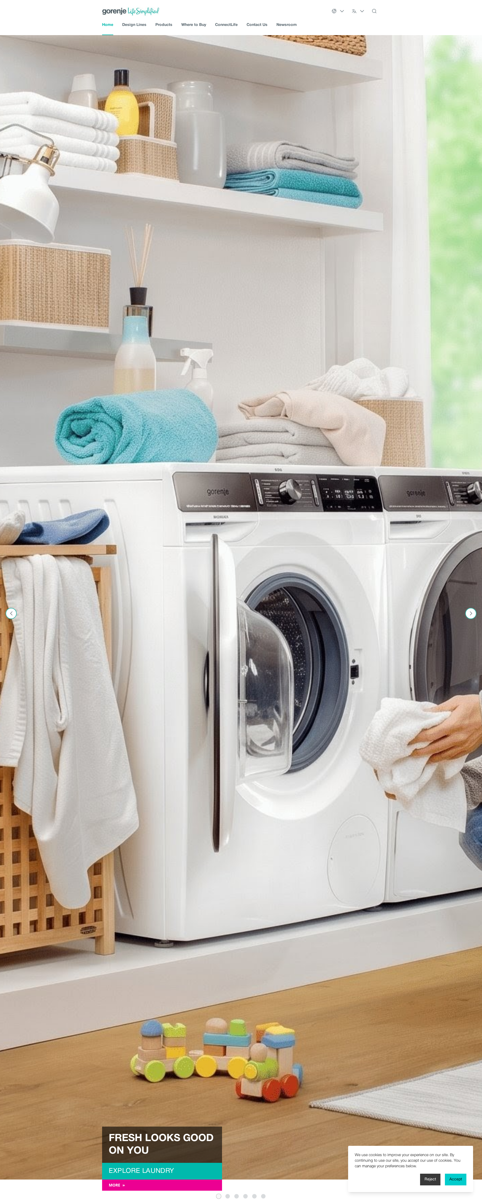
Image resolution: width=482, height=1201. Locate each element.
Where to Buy (193, 25)
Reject (430, 1179)
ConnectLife (226, 25)
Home (107, 25)
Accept (455, 1179)
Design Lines (134, 25)
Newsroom (286, 25)
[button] (218, 1196)
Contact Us (257, 25)
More (119, 1185)
